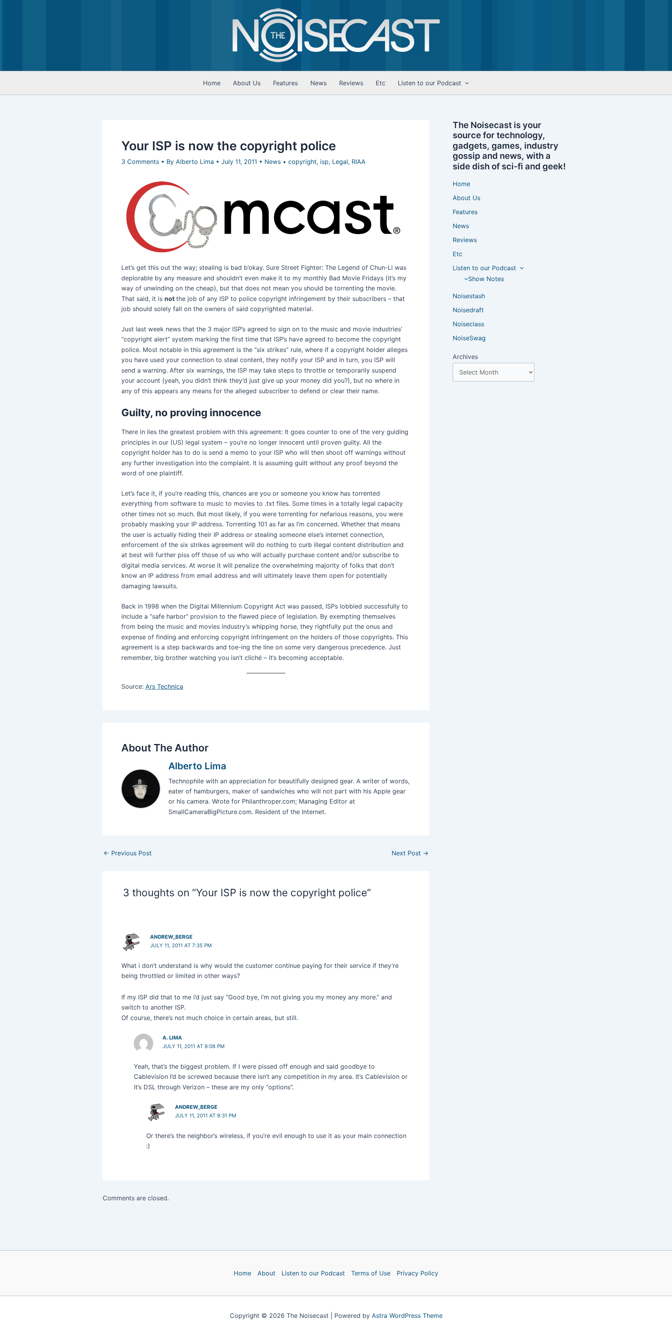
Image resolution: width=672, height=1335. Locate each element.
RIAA (359, 161)
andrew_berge (171, 937)
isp (324, 161)
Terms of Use (370, 1273)
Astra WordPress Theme (407, 1315)
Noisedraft (468, 310)
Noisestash (469, 296)
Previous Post (127, 853)
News (318, 83)
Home (211, 83)
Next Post (410, 853)
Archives (465, 357)
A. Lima (172, 1037)
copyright (302, 161)
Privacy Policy (417, 1273)
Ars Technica (164, 686)
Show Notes (486, 279)
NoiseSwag (469, 338)
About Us (247, 83)
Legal (340, 161)
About (266, 1273)
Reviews (351, 83)
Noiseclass (468, 324)
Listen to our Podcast (429, 83)
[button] (465, 83)
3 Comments (140, 161)
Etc (380, 83)
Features (285, 83)
